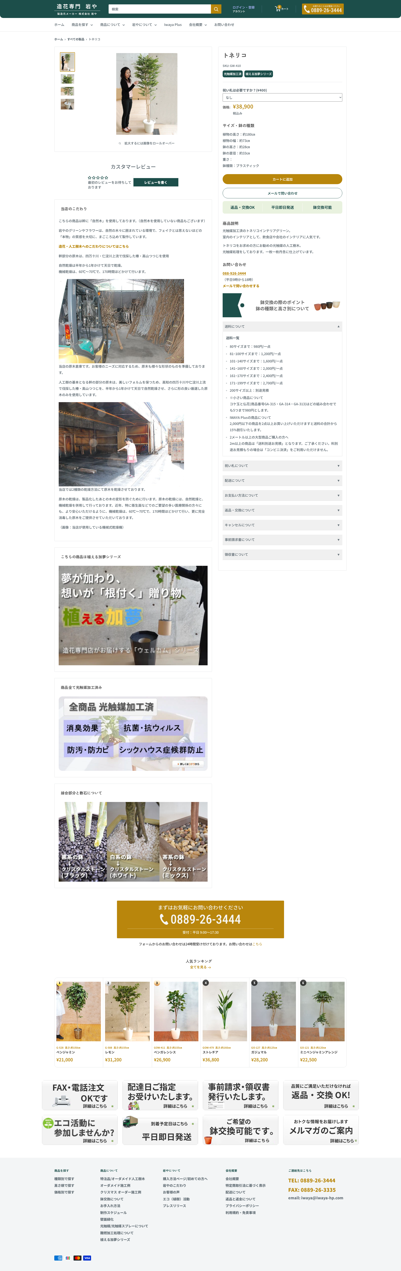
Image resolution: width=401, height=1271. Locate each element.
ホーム (59, 24)
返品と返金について (241, 1198)
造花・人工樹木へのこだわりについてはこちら (94, 246)
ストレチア (210, 1052)
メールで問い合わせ (283, 193)
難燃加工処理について (117, 1232)
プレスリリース (174, 1205)
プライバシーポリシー (242, 1205)
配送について (236, 1192)
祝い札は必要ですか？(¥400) (245, 90)
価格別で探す (64, 1192)
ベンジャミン (65, 1052)
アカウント (239, 11)
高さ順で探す (64, 1185)
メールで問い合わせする (241, 285)
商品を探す (80, 24)
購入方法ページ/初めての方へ (185, 1178)
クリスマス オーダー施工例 (120, 1192)
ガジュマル (259, 1052)
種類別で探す (64, 1178)
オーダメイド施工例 (115, 1185)
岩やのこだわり (174, 1185)
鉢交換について (112, 1198)
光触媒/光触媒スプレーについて (124, 1225)
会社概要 (195, 24)
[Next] (346, 1022)
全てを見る (199, 966)
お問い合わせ (224, 24)
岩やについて (142, 24)
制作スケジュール (113, 1212)
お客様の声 (171, 1192)
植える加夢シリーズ (115, 1239)
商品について (110, 24)
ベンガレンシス (165, 1052)
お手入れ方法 (110, 1205)
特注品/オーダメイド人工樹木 (122, 1178)
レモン (109, 1052)
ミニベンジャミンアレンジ (319, 1052)
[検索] (216, 9)
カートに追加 (283, 179)
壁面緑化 (107, 1219)
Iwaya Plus (173, 24)
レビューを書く (156, 182)
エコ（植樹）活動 (176, 1198)
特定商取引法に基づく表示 (246, 1185)
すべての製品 (75, 39)
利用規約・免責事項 (241, 1212)
